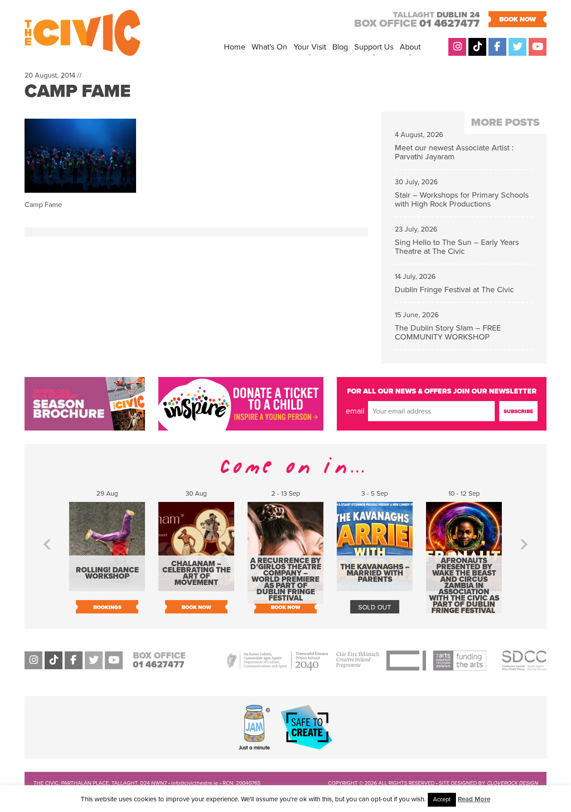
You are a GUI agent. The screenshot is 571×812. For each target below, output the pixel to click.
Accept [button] (442, 799)
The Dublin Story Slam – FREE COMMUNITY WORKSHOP (448, 332)
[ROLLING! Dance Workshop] (107, 586)
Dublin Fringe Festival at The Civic (454, 289)
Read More (474, 799)
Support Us (373, 47)
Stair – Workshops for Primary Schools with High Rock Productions (462, 199)
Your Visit (310, 47)
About (410, 47)
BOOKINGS (107, 607)
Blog (340, 47)
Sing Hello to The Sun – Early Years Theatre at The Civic (457, 247)
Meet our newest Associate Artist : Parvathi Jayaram (454, 152)
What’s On (269, 47)
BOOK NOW (517, 19)
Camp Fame (78, 91)
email (355, 411)
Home (234, 47)
